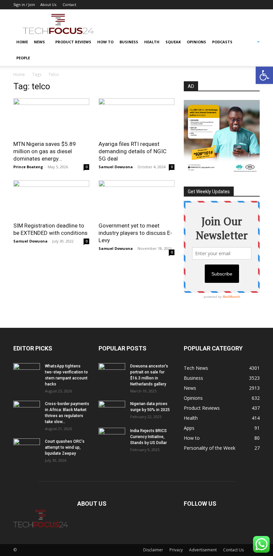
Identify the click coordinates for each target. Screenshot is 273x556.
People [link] (23, 57)
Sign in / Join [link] (24, 4)
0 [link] (87, 167)
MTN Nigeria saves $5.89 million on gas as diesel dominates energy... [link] (44, 151)
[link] (264, 75)
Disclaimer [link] (153, 550)
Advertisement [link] (203, 550)
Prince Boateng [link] (28, 166)
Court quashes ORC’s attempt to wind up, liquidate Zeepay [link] (65, 447)
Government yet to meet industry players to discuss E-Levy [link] (135, 233)
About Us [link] (48, 4)
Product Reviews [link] (73, 41)
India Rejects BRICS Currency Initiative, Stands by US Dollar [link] (148, 436)
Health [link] (151, 41)
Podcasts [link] (222, 41)
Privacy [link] (176, 550)
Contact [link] (69, 4)
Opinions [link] (196, 41)
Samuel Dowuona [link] (116, 166)
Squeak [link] (173, 41)
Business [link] (129, 41)
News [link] (39, 41)
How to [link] (105, 41)
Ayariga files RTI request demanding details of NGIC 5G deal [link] (132, 151)
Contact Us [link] (233, 550)
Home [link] (22, 41)
